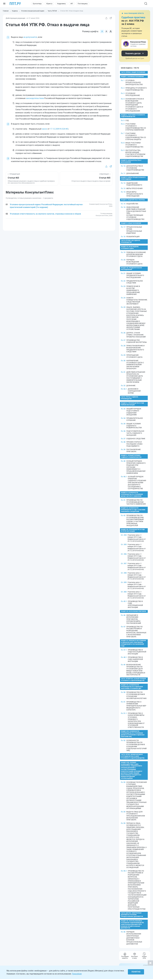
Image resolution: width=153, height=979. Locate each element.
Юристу (49, 4)
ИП (72, 4)
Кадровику (61, 4)
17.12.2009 (55, 129)
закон (44, 129)
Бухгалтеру (37, 4)
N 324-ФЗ (64, 129)
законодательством (35, 98)
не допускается (30, 37)
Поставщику (83, 4)
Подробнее (77, 974)
